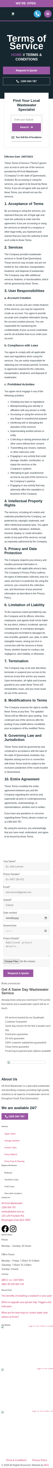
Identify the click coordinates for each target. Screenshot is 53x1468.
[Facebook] (5, 1229)
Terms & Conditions (16, 1460)
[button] (48, 14)
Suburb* (7, 900)
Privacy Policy (39, 1460)
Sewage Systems (12, 1140)
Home (16, 55)
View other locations (13, 1193)
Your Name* (9, 861)
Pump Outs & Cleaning (14, 1161)
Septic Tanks (9, 1134)
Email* (6, 887)
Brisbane (8, 1173)
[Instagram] (13, 1229)
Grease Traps (10, 1147)
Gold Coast (9, 1186)
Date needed (10, 913)
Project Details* (11, 938)
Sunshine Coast (11, 1179)
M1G (46, 1465)
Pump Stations (10, 1154)
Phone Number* (11, 874)
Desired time (9, 925)
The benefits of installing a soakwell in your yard (26, 1296)
